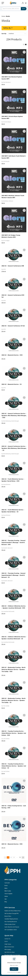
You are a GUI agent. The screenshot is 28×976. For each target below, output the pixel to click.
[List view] (25, 44)
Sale (6, 899)
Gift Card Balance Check (11, 930)
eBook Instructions (9, 947)
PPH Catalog (8, 950)
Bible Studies (8, 891)
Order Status (8, 944)
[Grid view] (23, 44)
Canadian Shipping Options (11, 919)
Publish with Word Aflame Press (13, 911)
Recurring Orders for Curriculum (12, 955)
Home (3, 16)
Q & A (6, 941)
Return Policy (8, 916)
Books (6, 886)
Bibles (6, 888)
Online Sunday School (10, 924)
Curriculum (7, 883)
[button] (24, 52)
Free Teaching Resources (11, 922)
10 (20, 857)
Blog (6, 902)
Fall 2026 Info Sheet (10, 952)
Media (6, 896)
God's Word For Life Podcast (12, 927)
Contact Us (7, 939)
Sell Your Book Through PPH (12, 914)
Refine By (7, 28)
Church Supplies (8, 894)
